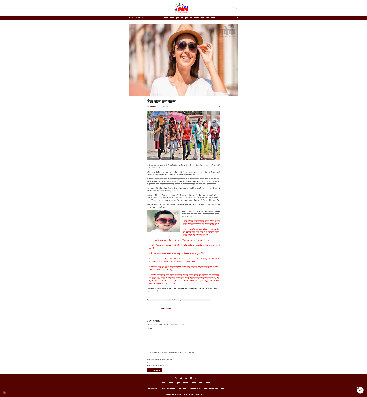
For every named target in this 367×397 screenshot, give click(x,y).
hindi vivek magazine (178, 300)
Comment (150, 328)
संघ (191, 18)
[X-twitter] (181, 378)
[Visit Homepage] (181, 7)
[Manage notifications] (4, 392)
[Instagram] (186, 378)
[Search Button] (237, 18)
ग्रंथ (182, 18)
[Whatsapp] (195, 378)
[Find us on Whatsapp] (142, 18)
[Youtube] (191, 378)
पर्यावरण (202, 18)
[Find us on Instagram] (136, 18)
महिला (167, 106)
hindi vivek (167, 300)
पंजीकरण (213, 18)
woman (196, 300)
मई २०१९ (163, 106)
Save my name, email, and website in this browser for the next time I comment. (171, 352)
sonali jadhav (152, 106)
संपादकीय (172, 18)
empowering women (156, 300)
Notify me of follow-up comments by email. (159, 359)
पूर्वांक (177, 18)
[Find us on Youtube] (139, 18)
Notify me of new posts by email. (156, 365)
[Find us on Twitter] (132, 18)
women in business (205, 300)
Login (236, 8)
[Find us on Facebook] (129, 18)
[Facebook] (176, 378)
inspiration (189, 300)
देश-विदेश (196, 18)
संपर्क (208, 18)
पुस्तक (186, 18)
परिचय (166, 18)
